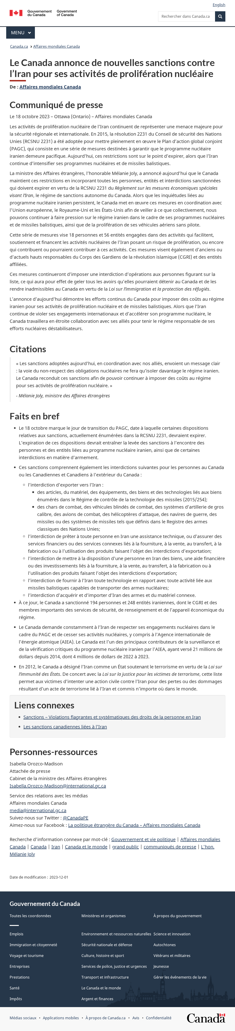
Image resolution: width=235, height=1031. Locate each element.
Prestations (20, 977)
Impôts (16, 998)
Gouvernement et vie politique (143, 839)
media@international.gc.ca (38, 810)
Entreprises (20, 966)
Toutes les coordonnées (30, 915)
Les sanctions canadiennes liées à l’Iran (65, 727)
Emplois (16, 933)
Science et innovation (172, 933)
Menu (23, 32)
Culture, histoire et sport (102, 955)
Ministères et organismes (103, 915)
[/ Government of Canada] (43, 13)
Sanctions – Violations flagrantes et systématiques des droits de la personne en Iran (112, 717)
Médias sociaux (23, 1017)
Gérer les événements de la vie (180, 977)
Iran (55, 847)
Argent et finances (97, 998)
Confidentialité (158, 1017)
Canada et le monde (86, 847)
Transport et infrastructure (105, 977)
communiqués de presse (170, 847)
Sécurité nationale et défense (106, 944)
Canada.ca (19, 46)
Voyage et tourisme (27, 955)
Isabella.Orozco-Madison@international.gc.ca (58, 786)
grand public (125, 847)
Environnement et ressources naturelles (116, 933)
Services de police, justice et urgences (114, 966)
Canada (39, 847)
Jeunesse (161, 966)
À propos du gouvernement (178, 915)
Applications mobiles (61, 1017)
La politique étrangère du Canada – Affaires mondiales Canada (134, 825)
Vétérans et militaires (172, 955)
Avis (135, 1017)
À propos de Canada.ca (106, 1017)
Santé (15, 988)
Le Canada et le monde (101, 988)
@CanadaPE (75, 818)
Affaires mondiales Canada (56, 46)
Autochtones (165, 944)
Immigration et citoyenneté (33, 944)
